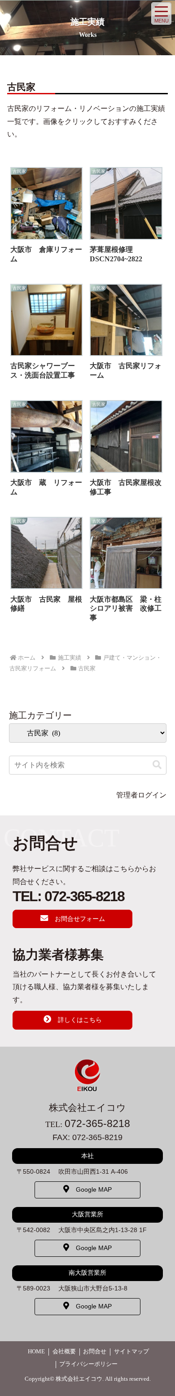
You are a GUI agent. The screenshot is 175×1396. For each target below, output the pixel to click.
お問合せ (94, 1351)
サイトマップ (131, 1351)
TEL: (87, 1124)
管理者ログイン (141, 795)
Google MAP (94, 1189)
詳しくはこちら (80, 1019)
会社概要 (64, 1351)
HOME (36, 1351)
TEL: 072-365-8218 (68, 896)
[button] (157, 765)
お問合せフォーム (80, 918)
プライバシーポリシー (88, 1364)
